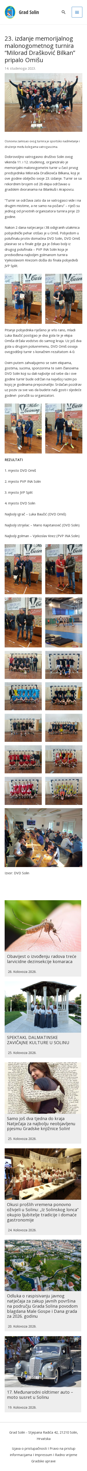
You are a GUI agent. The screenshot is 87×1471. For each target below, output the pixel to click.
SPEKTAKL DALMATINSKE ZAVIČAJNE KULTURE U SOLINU (38, 1040)
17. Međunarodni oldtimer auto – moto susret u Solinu (40, 1394)
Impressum (43, 1454)
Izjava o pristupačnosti (29, 1448)
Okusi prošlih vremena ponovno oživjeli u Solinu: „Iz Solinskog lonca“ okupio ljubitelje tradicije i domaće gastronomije (42, 1212)
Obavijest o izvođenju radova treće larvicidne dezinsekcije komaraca (41, 958)
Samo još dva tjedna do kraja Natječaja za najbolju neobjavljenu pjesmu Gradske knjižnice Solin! (41, 1124)
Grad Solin (29, 12)
